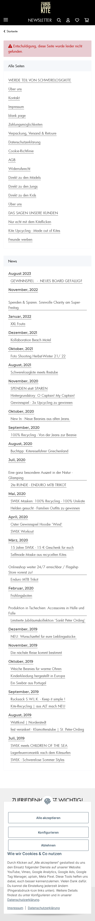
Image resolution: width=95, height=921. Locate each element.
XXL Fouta (18, 323)
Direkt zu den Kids (22, 195)
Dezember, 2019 (22, 629)
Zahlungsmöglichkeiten (25, 124)
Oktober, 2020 (21, 411)
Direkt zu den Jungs (23, 186)
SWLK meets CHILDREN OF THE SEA (39, 745)
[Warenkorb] (86, 20)
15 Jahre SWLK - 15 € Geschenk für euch (42, 547)
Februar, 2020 (21, 588)
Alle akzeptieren (48, 818)
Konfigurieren (48, 832)
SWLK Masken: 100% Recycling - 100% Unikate (48, 501)
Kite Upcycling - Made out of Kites (34, 230)
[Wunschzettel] (77, 20)
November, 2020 (23, 381)
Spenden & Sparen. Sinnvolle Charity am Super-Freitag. (44, 305)
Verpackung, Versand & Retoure (32, 133)
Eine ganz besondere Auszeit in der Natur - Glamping (40, 475)
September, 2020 (24, 428)
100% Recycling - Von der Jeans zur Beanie (43, 434)
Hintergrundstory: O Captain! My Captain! (43, 395)
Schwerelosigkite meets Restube (34, 372)
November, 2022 (23, 290)
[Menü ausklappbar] (6, 18)
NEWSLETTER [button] (40, 20)
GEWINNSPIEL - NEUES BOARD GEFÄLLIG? (46, 280)
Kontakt (14, 97)
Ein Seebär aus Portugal (28, 682)
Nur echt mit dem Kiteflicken (29, 221)
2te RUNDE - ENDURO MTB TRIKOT (38, 484)
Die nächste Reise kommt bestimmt (36, 652)
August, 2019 (19, 715)
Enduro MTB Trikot (24, 579)
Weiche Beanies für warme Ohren (36, 668)
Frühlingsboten (21, 595)
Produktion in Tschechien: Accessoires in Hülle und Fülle (46, 610)
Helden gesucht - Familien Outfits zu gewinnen (45, 508)
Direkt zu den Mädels (24, 177)
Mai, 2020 (17, 494)
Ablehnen (48, 845)
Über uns (15, 89)
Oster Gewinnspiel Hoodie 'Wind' (36, 524)
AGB (11, 159)
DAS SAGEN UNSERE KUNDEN (33, 212)
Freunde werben (20, 239)
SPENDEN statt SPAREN (29, 388)
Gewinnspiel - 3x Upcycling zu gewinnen (41, 402)
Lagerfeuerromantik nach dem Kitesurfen (40, 752)
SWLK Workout (22, 531)
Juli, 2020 (16, 460)
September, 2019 (23, 692)
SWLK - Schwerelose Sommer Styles (37, 759)
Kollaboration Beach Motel (31, 339)
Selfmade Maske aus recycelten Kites (38, 554)
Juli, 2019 (16, 738)
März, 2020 (18, 540)
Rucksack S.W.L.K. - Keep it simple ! (38, 699)
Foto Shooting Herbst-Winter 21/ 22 (38, 356)
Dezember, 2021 (22, 333)
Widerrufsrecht (19, 168)
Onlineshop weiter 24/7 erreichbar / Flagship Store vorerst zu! (43, 570)
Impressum (15, 908)
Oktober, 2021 (20, 349)
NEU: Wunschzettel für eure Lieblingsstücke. (43, 636)
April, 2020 (18, 517)
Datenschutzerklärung (23, 900)
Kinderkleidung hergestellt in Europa (38, 675)
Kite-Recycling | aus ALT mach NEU (38, 706)
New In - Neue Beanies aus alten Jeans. (40, 418)
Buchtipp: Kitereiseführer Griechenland (39, 451)
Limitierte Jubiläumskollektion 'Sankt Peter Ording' (48, 620)
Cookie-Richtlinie (21, 150)
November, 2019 (22, 645)
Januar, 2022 (19, 316)
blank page (17, 115)
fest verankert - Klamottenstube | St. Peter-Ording (47, 729)
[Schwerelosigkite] (46, 7)
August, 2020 (20, 444)
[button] (59, 20)
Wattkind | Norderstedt (28, 722)
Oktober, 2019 (20, 661)
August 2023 (19, 274)
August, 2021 (19, 365)
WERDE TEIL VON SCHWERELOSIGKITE (39, 80)
